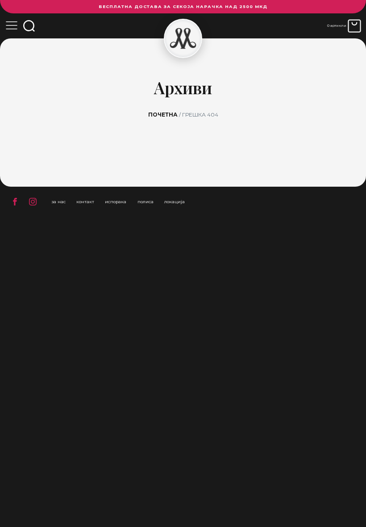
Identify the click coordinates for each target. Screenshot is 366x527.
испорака (115, 201)
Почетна (163, 114)
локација (174, 201)
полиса (145, 201)
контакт (85, 201)
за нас (58, 201)
